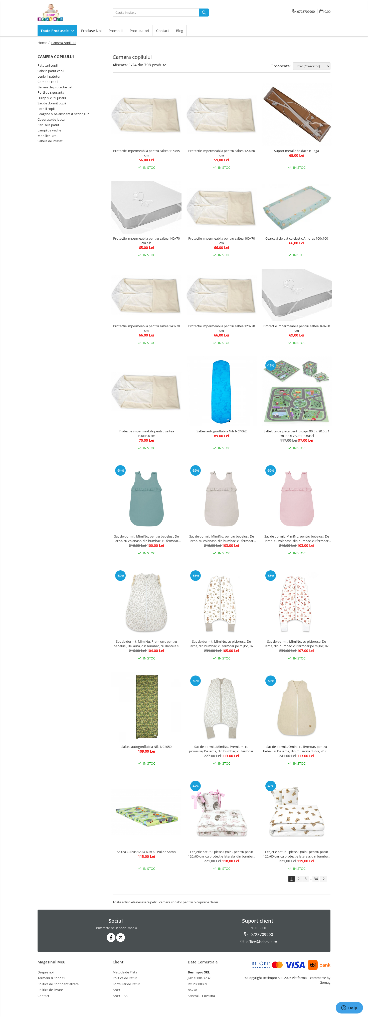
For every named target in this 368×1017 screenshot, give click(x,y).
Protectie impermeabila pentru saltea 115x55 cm (146, 152)
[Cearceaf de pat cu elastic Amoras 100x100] (297, 207)
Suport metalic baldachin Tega (296, 150)
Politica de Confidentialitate (58, 984)
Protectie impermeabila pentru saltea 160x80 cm (296, 328)
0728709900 (261, 934)
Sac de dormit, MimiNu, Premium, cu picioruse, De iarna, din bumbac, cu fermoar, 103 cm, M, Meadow (221, 748)
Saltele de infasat (50, 141)
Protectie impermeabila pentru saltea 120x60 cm (221, 152)
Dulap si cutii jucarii (52, 98)
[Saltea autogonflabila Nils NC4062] (222, 391)
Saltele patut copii (51, 71)
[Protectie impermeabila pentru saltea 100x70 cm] (222, 207)
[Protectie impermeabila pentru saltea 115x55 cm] (146, 114)
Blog (179, 30)
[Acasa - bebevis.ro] (63, 12)
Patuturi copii (48, 65)
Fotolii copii (46, 108)
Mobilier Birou (48, 135)
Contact (162, 30)
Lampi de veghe (49, 130)
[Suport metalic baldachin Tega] (297, 114)
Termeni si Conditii (51, 978)
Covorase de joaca (51, 119)
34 (316, 878)
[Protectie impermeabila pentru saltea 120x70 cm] (222, 295)
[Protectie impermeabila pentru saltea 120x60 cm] (222, 114)
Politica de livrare (50, 989)
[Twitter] (120, 937)
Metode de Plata (125, 972)
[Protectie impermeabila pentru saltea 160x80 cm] (297, 295)
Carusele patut (48, 125)
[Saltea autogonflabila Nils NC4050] (146, 707)
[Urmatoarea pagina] (323, 879)
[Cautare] (204, 13)
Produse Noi (91, 30)
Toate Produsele (55, 30)
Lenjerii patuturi (49, 76)
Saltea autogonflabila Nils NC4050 (146, 746)
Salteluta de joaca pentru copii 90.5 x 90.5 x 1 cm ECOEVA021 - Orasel (296, 433)
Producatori (139, 30)
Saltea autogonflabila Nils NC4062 (222, 431)
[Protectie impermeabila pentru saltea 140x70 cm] (146, 295)
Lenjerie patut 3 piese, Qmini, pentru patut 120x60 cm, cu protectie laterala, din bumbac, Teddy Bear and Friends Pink (221, 854)
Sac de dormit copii (52, 103)
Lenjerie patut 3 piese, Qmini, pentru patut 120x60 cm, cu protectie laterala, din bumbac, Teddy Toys (296, 854)
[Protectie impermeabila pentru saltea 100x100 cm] (146, 391)
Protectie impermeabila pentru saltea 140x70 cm (146, 328)
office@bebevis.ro (261, 941)
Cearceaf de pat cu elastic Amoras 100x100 (296, 238)
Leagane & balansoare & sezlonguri (63, 114)
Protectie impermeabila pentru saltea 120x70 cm (221, 328)
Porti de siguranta (51, 92)
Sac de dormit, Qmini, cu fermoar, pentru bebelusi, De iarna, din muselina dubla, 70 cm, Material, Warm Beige (296, 748)
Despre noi (46, 972)
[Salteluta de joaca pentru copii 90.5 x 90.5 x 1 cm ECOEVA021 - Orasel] (297, 391)
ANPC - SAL (121, 995)
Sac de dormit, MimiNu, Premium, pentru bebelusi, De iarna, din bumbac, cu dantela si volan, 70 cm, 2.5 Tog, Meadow (146, 643)
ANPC (117, 989)
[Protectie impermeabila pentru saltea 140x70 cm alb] (146, 207)
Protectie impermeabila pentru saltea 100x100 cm (146, 433)
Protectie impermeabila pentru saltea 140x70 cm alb (146, 240)
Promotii (116, 30)
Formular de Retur (126, 984)
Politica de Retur (125, 978)
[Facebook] (111, 937)
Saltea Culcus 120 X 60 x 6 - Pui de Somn (146, 852)
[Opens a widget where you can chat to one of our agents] (349, 1008)
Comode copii (48, 81)
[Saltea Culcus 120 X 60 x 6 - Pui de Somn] (146, 812)
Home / (44, 42)
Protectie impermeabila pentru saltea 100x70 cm (221, 240)
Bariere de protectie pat (55, 87)
